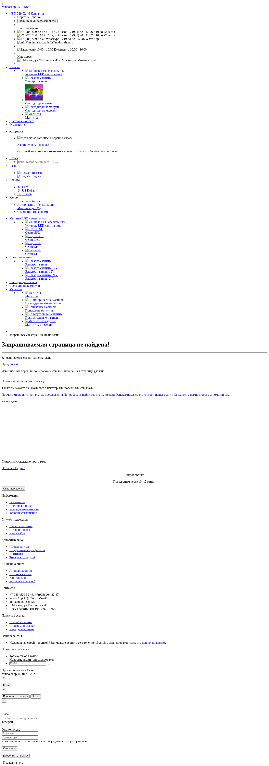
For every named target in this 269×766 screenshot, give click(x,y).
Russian (36, 172)
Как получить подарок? (33, 144)
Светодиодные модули (24, 285)
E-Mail (6, 714)
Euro (23, 187)
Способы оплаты (20, 622)
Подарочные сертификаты (27, 550)
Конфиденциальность (24, 509)
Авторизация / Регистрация (35, 204)
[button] (16, 131)
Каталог (14, 67)
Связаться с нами (20, 526)
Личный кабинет (20, 570)
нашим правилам (153, 642)
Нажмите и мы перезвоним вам (37, 20)
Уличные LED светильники (28, 218)
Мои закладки (18, 577)
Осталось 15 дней (13, 468)
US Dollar (26, 190)
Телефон (7, 722)
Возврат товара (19, 529)
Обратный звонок (13, 488)
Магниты (15, 289)
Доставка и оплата (21, 121)
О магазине (17, 124)
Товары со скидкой (22, 557)
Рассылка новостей (22, 581)
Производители (20, 546)
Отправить (9, 748)
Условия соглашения (23, 512)
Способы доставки (22, 625)
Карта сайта (17, 533)
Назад (6, 685)
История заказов (20, 574)
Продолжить (10, 364)
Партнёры (16, 553)
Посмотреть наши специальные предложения (32, 394)
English (35, 176)
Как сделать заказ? (21, 629)
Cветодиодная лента (23, 282)
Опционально (11, 729)
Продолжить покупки (15, 696)
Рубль (25, 194)
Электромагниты (20, 257)
